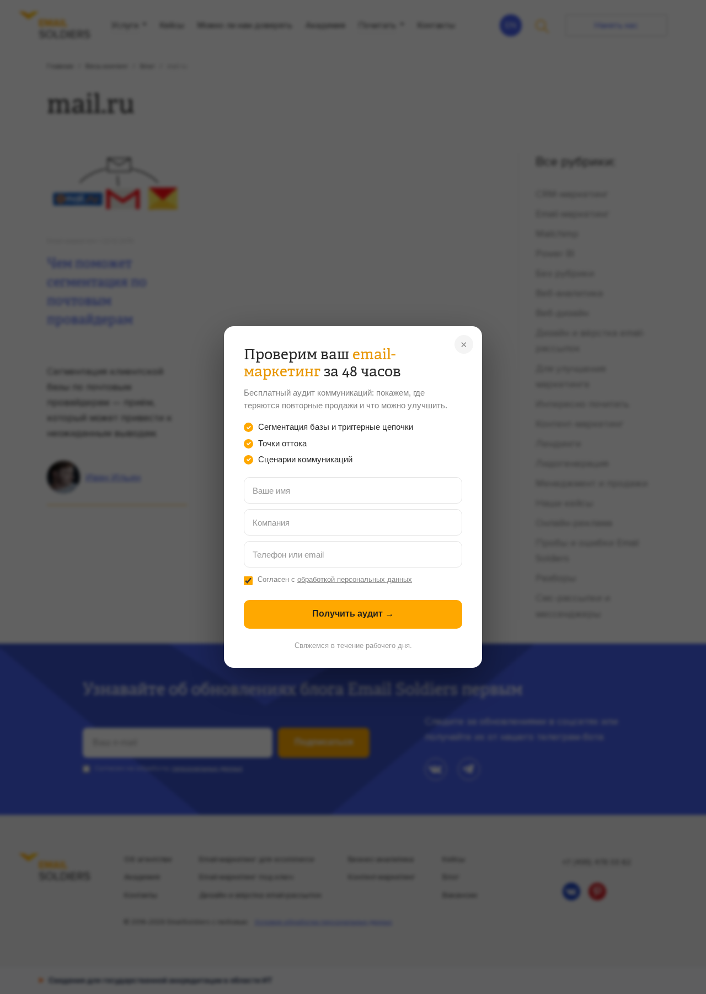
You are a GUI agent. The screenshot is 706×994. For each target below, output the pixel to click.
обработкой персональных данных (354, 580)
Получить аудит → (353, 613)
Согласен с (335, 580)
